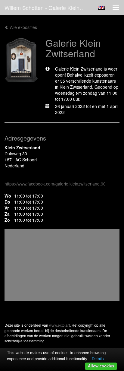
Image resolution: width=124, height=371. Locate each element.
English (101, 8)
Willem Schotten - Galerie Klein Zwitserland (47, 7)
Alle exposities (23, 27)
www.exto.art (59, 325)
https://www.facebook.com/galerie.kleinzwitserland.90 (55, 184)
